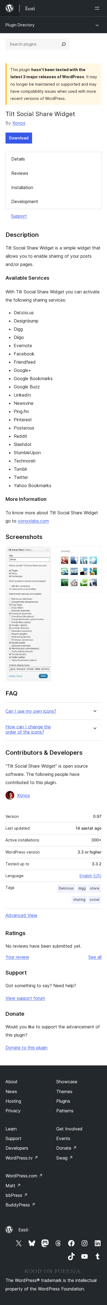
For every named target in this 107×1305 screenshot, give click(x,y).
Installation (22, 187)
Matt (13, 1185)
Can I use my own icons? (30, 711)
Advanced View (21, 915)
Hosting (13, 1101)
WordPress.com (24, 1175)
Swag (64, 1158)
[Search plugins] (63, 44)
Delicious (66, 888)
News (11, 1091)
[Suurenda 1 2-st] (44, 553)
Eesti (23, 1230)
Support (19, 216)
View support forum (25, 998)
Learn (11, 1129)
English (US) (91, 875)
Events (63, 1138)
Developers (16, 1148)
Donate (66, 1148)
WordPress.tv (21, 1158)
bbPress (16, 1195)
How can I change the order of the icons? (28, 729)
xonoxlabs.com (33, 521)
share (94, 888)
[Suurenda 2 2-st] (94, 553)
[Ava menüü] (98, 8)
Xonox (19, 123)
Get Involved (69, 1129)
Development (24, 201)
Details (18, 159)
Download (19, 138)
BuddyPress (20, 1205)
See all (95, 957)
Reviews (19, 173)
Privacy (13, 1110)
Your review (17, 957)
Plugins (63, 1101)
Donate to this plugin (26, 1047)
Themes (64, 1091)
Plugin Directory (20, 25)
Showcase (66, 1081)
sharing (79, 899)
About (11, 1081)
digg (82, 888)
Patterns (65, 1110)
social (94, 899)
